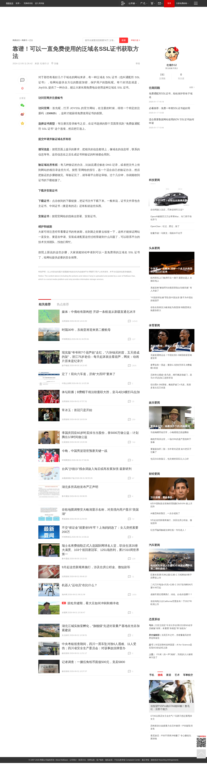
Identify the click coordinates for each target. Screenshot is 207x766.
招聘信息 (91, 760)
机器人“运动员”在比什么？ (79, 585)
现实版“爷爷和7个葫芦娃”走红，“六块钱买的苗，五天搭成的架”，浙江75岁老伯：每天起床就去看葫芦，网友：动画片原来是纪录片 (100, 357)
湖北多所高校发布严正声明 (80, 487)
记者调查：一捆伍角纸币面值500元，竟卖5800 (93, 662)
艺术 (177, 675)
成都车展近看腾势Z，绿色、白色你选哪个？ (171, 594)
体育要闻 (154, 325)
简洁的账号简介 (171, 68)
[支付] (152, 3)
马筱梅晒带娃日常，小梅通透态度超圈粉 (169, 432)
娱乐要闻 (154, 402)
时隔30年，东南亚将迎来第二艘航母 (86, 329)
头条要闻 (154, 248)
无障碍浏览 (28, 3)
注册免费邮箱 (181, 3)
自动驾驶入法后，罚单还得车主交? (167, 209)
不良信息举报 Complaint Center (127, 760)
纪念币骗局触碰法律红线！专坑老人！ (168, 530)
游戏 (160, 675)
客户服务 (100, 760)
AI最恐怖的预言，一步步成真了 (165, 513)
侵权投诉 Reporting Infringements (164, 760)
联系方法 (82, 760)
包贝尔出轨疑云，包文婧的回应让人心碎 (169, 459)
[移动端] (123, 3)
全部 (191, 87)
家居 (168, 675)
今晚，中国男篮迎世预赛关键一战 (84, 450)
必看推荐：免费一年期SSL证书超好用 (169, 108)
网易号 (24, 40)
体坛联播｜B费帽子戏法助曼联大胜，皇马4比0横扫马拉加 (101, 392)
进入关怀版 (39, 3)
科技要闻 (154, 179)
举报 (138, 63)
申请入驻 (134, 40)
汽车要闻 (154, 545)
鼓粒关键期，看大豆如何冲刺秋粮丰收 (93, 603)
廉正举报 (145, 760)
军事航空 (188, 675)
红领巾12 (44, 63)
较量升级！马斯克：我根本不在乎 (166, 233)
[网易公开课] (132, 3)
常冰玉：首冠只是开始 (77, 410)
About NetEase (61, 760)
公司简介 (73, 760)
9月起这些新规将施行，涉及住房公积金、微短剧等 (96, 567)
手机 (151, 675)
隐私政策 (109, 760)
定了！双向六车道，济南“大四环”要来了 (88, 374)
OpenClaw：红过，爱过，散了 (165, 226)
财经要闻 (154, 473)
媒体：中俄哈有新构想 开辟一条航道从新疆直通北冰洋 (98, 311)
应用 (17, 3)
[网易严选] (143, 3)
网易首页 (9, 3)
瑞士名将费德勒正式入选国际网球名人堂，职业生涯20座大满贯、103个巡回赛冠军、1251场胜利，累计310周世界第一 (100, 550)
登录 (169, 3)
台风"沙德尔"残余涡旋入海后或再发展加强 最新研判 (97, 468)
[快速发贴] (22, 80)
